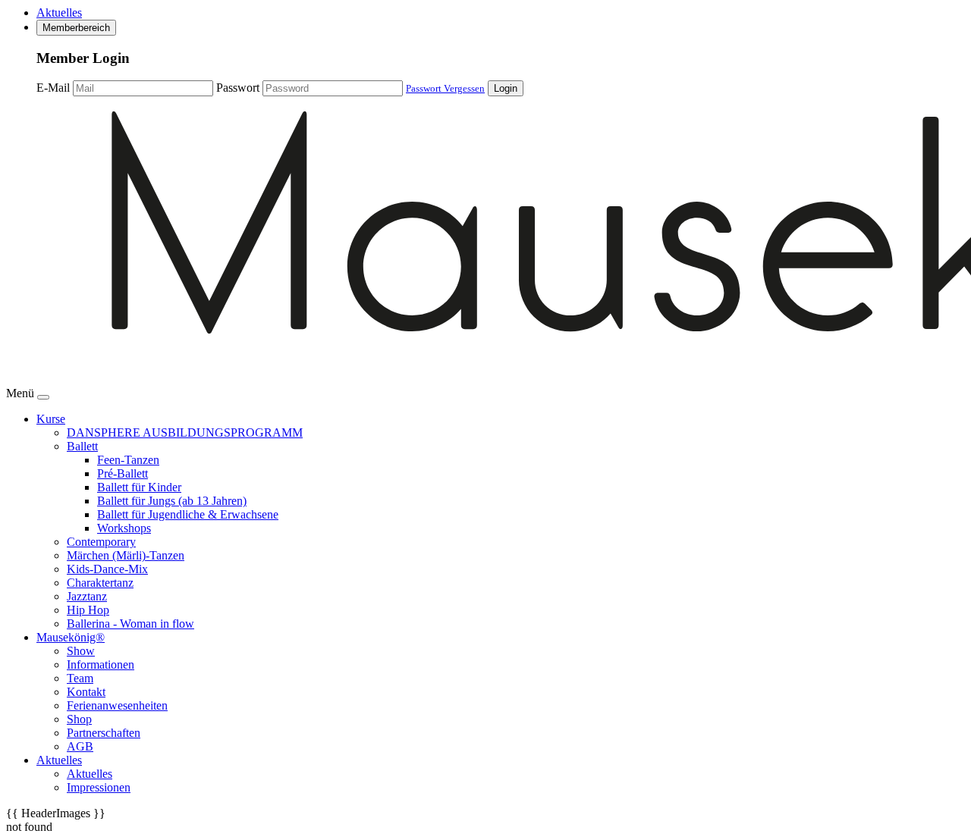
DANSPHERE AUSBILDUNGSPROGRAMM (185, 432)
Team (80, 678)
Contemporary (101, 541)
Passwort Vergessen (445, 88)
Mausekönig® (70, 637)
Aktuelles (59, 12)
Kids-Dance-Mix (107, 569)
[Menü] (43, 397)
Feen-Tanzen (128, 459)
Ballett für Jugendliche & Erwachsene (187, 514)
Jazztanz (87, 596)
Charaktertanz (100, 582)
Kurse (50, 418)
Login (505, 88)
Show (81, 650)
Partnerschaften (103, 732)
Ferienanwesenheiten (117, 705)
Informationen (100, 664)
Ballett (82, 446)
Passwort (237, 87)
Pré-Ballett (122, 473)
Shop (79, 719)
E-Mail (53, 87)
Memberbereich (76, 27)
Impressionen (98, 787)
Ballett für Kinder (139, 487)
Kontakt (86, 691)
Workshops (124, 528)
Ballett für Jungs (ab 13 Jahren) (172, 500)
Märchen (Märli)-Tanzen (125, 555)
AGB (80, 746)
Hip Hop (88, 609)
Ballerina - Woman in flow (130, 623)
